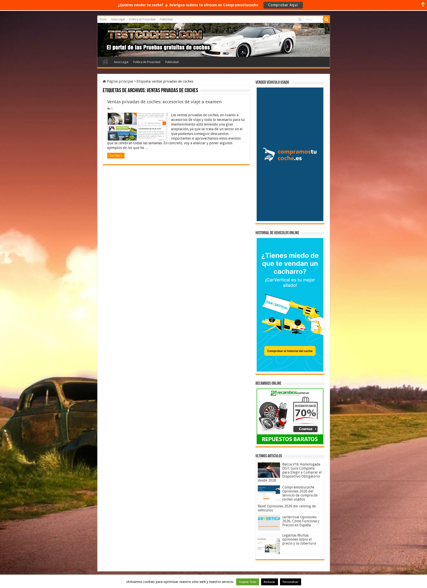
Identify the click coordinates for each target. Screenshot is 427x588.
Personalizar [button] (290, 582)
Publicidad (166, 19)
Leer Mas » (116, 155)
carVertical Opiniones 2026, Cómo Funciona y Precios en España (300, 521)
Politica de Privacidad (142, 19)
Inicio (103, 19)
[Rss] (300, 19)
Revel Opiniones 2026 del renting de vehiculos (287, 508)
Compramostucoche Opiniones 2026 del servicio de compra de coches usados (300, 493)
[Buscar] (326, 19)
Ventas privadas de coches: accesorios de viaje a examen (164, 101)
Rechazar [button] (269, 582)
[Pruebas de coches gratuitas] (132, 39)
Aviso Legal (118, 19)
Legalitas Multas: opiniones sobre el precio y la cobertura (299, 539)
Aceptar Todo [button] (247, 582)
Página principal (119, 81)
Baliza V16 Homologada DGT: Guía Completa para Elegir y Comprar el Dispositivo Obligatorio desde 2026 (290, 472)
